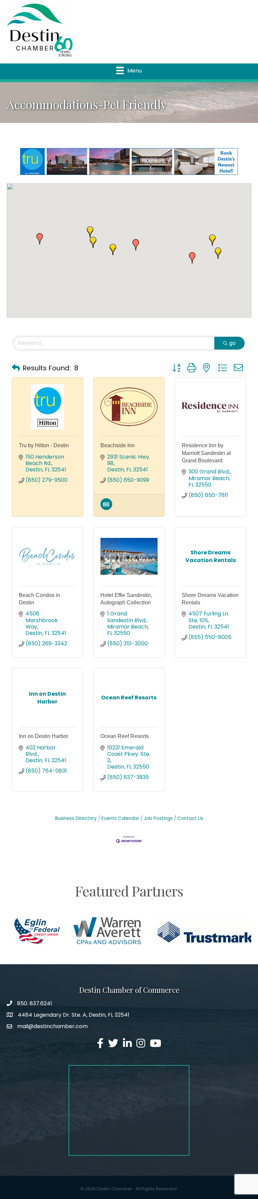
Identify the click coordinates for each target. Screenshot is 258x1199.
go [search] (232, 343)
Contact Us (190, 818)
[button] (192, 257)
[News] (106, 508)
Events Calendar (120, 818)
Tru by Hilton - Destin (44, 445)
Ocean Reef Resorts (124, 736)
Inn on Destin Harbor (43, 736)
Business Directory (76, 818)
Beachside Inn (117, 445)
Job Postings (158, 818)
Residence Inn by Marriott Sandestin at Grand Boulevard (206, 453)
